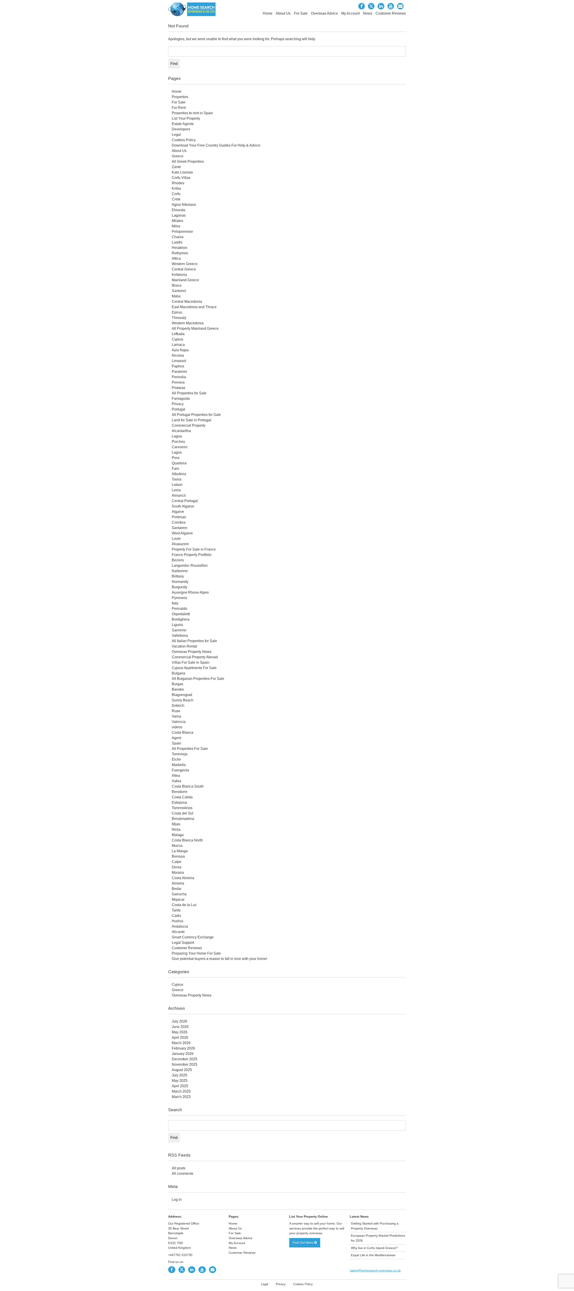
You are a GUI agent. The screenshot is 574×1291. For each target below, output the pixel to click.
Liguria (177, 625)
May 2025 (179, 1080)
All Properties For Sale (190, 749)
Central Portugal (185, 501)
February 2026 (183, 1048)
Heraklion (179, 248)
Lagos (177, 452)
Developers (181, 129)
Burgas (177, 684)
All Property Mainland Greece (195, 328)
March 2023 (181, 1097)
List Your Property (186, 118)
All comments (182, 1173)
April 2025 (180, 1086)
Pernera (178, 382)
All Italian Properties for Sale (194, 641)
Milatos (177, 221)
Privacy (178, 404)
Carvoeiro (179, 447)
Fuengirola (180, 770)
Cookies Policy (184, 140)
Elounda (178, 210)
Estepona (179, 802)
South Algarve (183, 506)
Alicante (178, 932)
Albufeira (179, 474)
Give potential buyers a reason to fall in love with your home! (219, 959)
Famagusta (181, 398)
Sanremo (179, 630)
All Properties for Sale (189, 393)
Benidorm (179, 792)
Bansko (178, 689)
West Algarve (182, 533)
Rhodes (178, 183)
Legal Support (183, 942)
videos (177, 727)
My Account (350, 13)
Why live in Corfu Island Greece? (374, 1248)
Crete (176, 199)
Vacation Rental (184, 646)
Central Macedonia (187, 301)
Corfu (176, 194)
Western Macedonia (188, 323)
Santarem (179, 528)
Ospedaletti (181, 614)
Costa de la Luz (184, 905)
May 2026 (179, 1032)
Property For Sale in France (194, 549)
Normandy (180, 582)
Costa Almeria (183, 878)
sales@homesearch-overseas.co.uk (375, 1270)
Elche (176, 759)
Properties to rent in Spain (192, 113)
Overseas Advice (324, 13)
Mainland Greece (185, 280)
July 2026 (179, 1021)
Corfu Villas (181, 178)
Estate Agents (183, 124)
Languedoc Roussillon (190, 565)
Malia (176, 296)
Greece (177, 156)
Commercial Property (188, 425)
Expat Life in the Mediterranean (373, 1255)
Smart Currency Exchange (193, 937)
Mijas (176, 824)
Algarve (178, 512)
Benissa (178, 856)
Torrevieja (179, 754)
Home (267, 13)
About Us (283, 13)
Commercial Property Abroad (195, 657)
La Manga (180, 851)
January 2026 (183, 1054)
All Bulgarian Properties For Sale (198, 679)
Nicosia (178, 355)
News (367, 13)
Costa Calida (182, 797)
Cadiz (176, 916)
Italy (175, 603)
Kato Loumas (182, 172)
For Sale (301, 13)
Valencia (179, 722)
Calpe (176, 862)
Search (175, 1109)
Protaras (178, 388)
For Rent (179, 108)
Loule (176, 538)
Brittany (178, 576)
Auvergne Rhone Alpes (190, 592)
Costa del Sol (182, 813)
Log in (177, 1199)
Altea (176, 775)
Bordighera (180, 619)
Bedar (176, 889)
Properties (180, 97)
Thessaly (179, 318)
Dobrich (178, 705)
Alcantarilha (181, 431)
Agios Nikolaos (184, 204)
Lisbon (177, 485)
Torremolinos (182, 808)
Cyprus (177, 339)
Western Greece (185, 264)
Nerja (176, 829)
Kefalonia (179, 275)
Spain (176, 743)
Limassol (179, 361)
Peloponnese (182, 231)
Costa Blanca (182, 732)
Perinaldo (179, 608)
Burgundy (179, 587)
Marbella (179, 765)
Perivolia (179, 377)
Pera (175, 458)
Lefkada (178, 334)
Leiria (176, 490)
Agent (176, 738)
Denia (176, 867)
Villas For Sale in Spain (190, 662)
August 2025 (182, 1070)
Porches (178, 442)
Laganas (179, 215)
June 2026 (180, 1027)
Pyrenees (179, 598)
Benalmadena (183, 819)
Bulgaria (178, 673)
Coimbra (178, 522)
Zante (176, 167)
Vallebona (180, 635)
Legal (176, 134)
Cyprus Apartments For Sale (194, 668)
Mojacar (178, 899)
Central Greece (184, 269)
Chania (177, 237)
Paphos (178, 366)
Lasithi (177, 242)
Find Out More (303, 1242)
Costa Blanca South (188, 786)
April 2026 (180, 1037)
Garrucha (179, 894)
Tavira (176, 479)
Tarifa (176, 910)
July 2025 (179, 1075)
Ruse (176, 711)
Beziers (178, 560)
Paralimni (179, 371)
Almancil (179, 495)
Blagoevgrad (182, 695)
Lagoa (177, 436)
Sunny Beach (182, 700)
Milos (176, 226)
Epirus (177, 312)
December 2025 (184, 1059)
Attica (176, 258)
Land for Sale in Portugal (191, 420)
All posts (178, 1168)
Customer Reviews (391, 13)
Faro (175, 468)
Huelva (177, 921)
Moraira (178, 872)
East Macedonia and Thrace (194, 307)
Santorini (179, 291)
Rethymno (180, 253)
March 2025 (181, 1091)
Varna (176, 716)
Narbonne (180, 571)
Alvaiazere (180, 544)
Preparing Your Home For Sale (196, 953)
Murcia (177, 845)
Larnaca (178, 345)
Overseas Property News (191, 652)
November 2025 (184, 1064)
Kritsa (176, 188)
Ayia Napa (180, 350)
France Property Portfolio (191, 555)
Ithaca (176, 285)
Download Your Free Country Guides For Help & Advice (216, 145)
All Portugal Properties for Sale (196, 415)
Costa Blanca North (187, 840)
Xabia (176, 781)
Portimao (179, 517)
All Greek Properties (188, 161)
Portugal (178, 409)
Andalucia (180, 926)
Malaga (178, 835)
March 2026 (181, 1043)
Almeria (178, 883)
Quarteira (179, 463)
